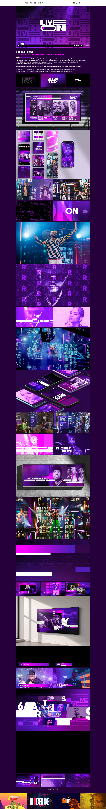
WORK (26, 3)
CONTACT (40, 3)
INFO (35, 3)
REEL (31, 3)
